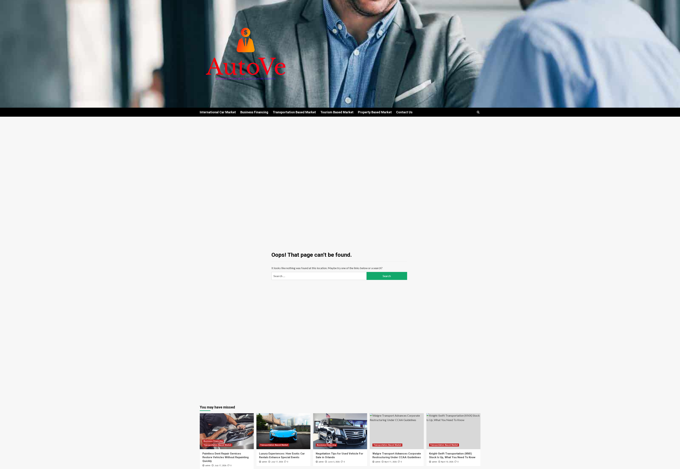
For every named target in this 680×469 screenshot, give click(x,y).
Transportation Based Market (294, 112)
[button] (478, 112)
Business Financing (254, 112)
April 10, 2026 (447, 462)
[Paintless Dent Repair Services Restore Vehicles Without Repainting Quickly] (227, 431)
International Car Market (218, 112)
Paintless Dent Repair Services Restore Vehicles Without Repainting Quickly (225, 457)
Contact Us (404, 112)
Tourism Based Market (336, 112)
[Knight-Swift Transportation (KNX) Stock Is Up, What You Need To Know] (453, 431)
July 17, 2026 (220, 465)
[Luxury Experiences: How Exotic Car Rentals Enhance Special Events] (283, 431)
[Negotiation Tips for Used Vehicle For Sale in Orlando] (340, 431)
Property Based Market (375, 112)
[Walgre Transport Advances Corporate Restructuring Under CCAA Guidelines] (397, 431)
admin (207, 465)
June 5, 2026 (334, 462)
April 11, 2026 (390, 462)
